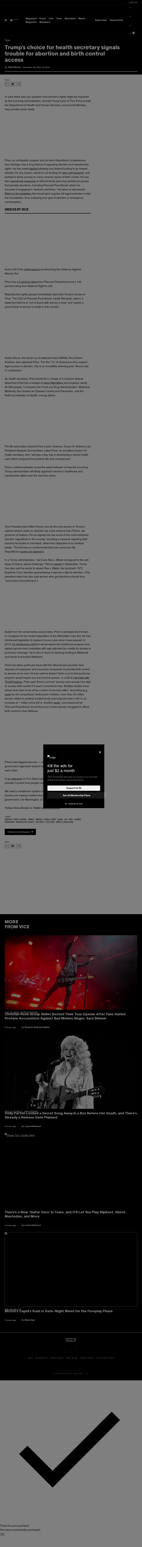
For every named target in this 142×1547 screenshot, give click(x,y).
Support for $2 (73, 788)
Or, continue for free (74, 804)
